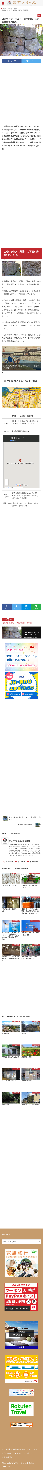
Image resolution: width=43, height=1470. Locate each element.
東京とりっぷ (20, 1463)
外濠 (5, 623)
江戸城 (12, 623)
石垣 (29, 623)
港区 (5, 620)
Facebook (35, 861)
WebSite (10, 861)
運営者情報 (8, 1457)
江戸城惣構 (21, 623)
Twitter (22, 861)
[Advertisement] (21, 95)
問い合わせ (8, 1453)
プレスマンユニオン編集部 (19, 841)
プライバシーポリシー (25, 1453)
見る (12, 620)
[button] (11, 268)
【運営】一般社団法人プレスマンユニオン (20, 1449)
